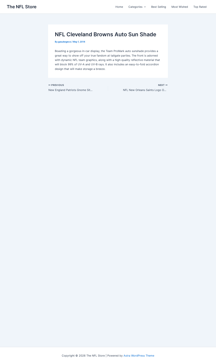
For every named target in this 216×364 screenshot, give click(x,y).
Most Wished (179, 6)
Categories (135, 6)
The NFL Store (21, 6)
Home (119, 6)
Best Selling (158, 6)
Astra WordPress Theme (139, 355)
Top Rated (200, 6)
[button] (144, 7)
